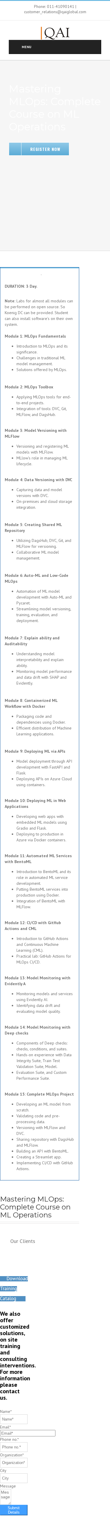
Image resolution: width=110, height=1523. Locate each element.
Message (8, 1486)
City (3, 1470)
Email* (5, 1427)
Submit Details (14, 1510)
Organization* (12, 1455)
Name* (6, 1411)
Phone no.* (9, 1439)
